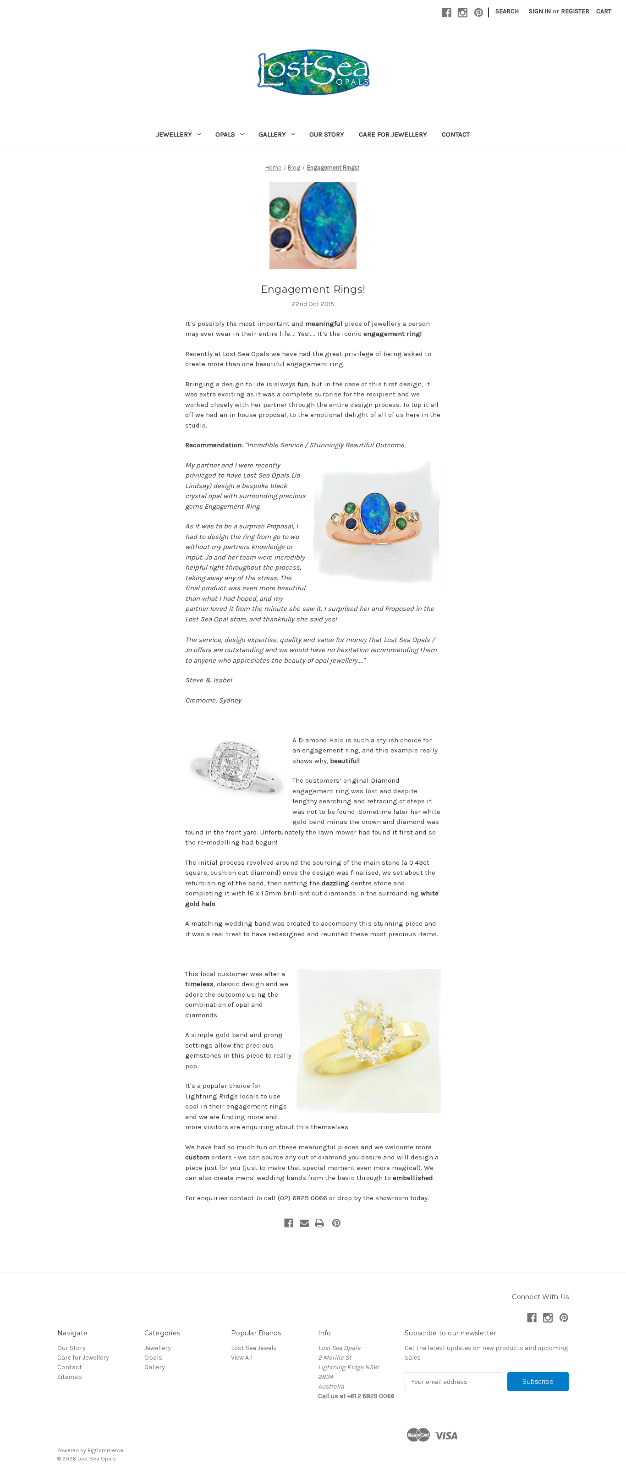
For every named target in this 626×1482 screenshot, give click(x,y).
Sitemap (69, 1377)
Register (575, 11)
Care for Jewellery (393, 134)
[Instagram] (462, 12)
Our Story (326, 134)
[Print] (319, 1223)
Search (507, 11)
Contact (456, 134)
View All (242, 1357)
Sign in (540, 11)
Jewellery (174, 134)
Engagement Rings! (313, 289)
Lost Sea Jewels (254, 1348)
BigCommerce (105, 1450)
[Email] (304, 1223)
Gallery (272, 134)
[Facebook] (446, 12)
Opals (225, 134)
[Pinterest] (478, 12)
